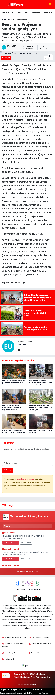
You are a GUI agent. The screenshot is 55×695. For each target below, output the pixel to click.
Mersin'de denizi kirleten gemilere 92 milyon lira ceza (13, 383)
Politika (48, 12)
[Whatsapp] (37, 583)
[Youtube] (32, 583)
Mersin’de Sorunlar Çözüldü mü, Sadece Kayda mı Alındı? (11, 408)
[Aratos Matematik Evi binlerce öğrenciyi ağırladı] (14, 421)
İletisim (23, 589)
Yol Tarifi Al (27, 542)
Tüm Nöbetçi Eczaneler (28, 572)
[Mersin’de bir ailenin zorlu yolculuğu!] (41, 421)
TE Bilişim (33, 684)
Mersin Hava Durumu (40, 637)
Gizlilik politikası (34, 589)
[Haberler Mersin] (16, 4)
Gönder (8, 470)
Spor (26, 12)
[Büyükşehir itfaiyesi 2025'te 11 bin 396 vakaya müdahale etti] (41, 372)
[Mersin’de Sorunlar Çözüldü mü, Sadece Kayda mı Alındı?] (14, 396)
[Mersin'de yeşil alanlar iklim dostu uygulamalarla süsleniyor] (41, 396)
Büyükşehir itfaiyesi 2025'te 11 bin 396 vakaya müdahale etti (40, 383)
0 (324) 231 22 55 (11, 559)
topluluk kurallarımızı (25, 479)
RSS (7, 676)
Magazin (36, 12)
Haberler (6, 20)
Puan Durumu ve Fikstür (41, 644)
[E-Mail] (19, 350)
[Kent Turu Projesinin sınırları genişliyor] (27, 53)
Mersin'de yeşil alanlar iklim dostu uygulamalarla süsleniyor (40, 408)
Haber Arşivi (10, 659)
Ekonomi (16, 12)
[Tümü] (51, 505)
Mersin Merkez (20, 20)
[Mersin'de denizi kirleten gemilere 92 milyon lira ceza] (14, 372)
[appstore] (27, 666)
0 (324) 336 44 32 (12, 542)
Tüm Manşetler (11, 653)
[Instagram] (27, 583)
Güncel (5, 12)
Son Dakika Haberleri (40, 653)
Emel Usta (21, 344)
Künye (16, 589)
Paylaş (7, 58)
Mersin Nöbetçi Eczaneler (15, 637)
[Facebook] (18, 583)
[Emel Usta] (8, 346)
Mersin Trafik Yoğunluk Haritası (12, 645)
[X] (23, 583)
